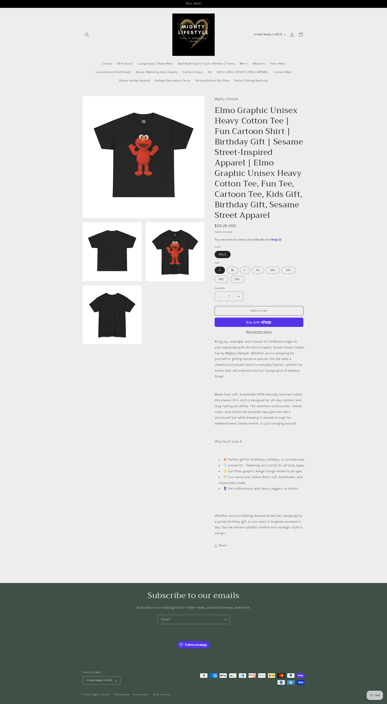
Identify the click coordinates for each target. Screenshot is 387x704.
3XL (288, 270)
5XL (237, 279)
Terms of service (162, 694)
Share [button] (222, 545)
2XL (272, 270)
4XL (221, 279)
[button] (87, 34)
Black (222, 254)
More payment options (259, 332)
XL (258, 270)
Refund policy (121, 694)
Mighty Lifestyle (100, 695)
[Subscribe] (225, 619)
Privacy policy (141, 694)
